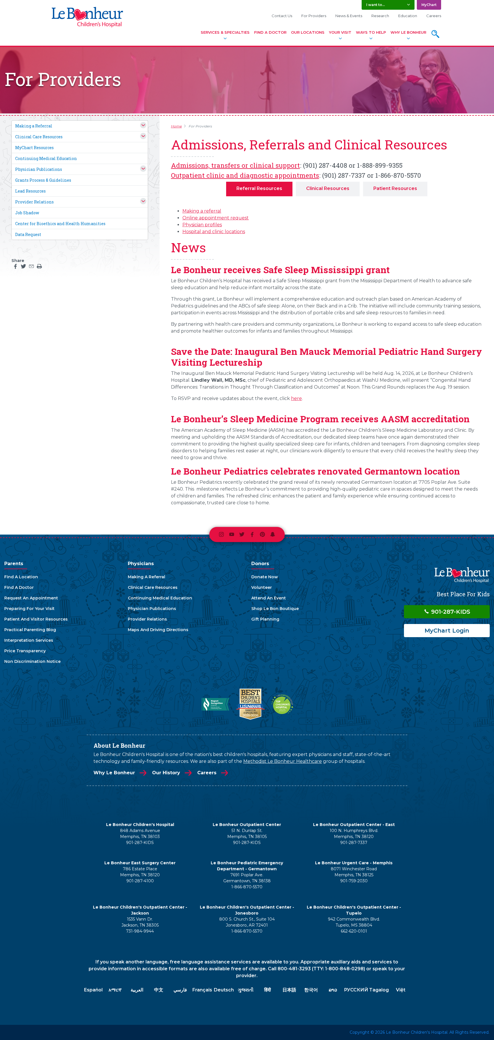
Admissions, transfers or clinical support (235, 165)
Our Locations (307, 32)
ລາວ (333, 990)
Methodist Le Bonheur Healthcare (282, 761)
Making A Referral (146, 576)
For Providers (313, 15)
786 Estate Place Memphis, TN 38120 (140, 871)
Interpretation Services (28, 640)
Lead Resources (30, 191)
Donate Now (264, 576)
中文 (158, 990)
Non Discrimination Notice (32, 661)
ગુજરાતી (246, 990)
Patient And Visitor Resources (36, 619)
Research (380, 15)
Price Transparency (25, 650)
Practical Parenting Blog (30, 629)
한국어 (311, 990)
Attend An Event (268, 598)
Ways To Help (371, 32)
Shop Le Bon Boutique (275, 608)
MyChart (429, 5)
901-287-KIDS (449, 611)
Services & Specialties (225, 32)
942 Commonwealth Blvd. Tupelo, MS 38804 (354, 922)
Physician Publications (38, 169)
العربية (137, 990)
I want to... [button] (375, 5)
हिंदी (267, 990)
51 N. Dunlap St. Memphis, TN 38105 (247, 833)
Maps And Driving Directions (158, 629)
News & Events (348, 15)
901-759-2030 (354, 880)
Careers (433, 15)
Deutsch (224, 990)
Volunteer (261, 587)
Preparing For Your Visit (29, 608)
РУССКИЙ (356, 990)
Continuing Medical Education (46, 158)
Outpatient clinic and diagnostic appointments (245, 175)
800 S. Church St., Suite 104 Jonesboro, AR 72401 (247, 922)
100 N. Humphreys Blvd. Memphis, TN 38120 (354, 833)
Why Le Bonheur (408, 32)
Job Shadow (27, 212)
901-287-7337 (353, 842)
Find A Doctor (270, 32)
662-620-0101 (354, 931)
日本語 (289, 990)
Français (202, 990)
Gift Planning (265, 619)
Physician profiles (202, 224)
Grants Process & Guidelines (43, 180)
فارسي (180, 990)
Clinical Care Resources (39, 136)
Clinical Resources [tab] (327, 188)
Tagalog (379, 990)
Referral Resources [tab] (259, 188)
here (296, 398)
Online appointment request (215, 218)
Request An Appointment (31, 598)
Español (93, 990)
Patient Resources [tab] (395, 188)
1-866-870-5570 (246, 886)
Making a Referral (33, 126)
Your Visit (340, 32)
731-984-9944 (140, 931)
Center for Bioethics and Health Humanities (60, 223)
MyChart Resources (34, 147)
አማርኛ (115, 990)
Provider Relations (34, 202)
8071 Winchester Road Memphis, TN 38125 (354, 871)
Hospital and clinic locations (213, 231)
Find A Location (21, 576)
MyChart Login (447, 630)
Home (176, 126)
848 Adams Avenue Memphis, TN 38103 (140, 833)
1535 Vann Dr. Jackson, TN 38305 (140, 922)
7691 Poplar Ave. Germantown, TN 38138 (247, 877)
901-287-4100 (140, 880)
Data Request (28, 234)
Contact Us (282, 15)
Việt (400, 990)
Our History (166, 772)
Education (407, 15)
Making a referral (201, 211)
